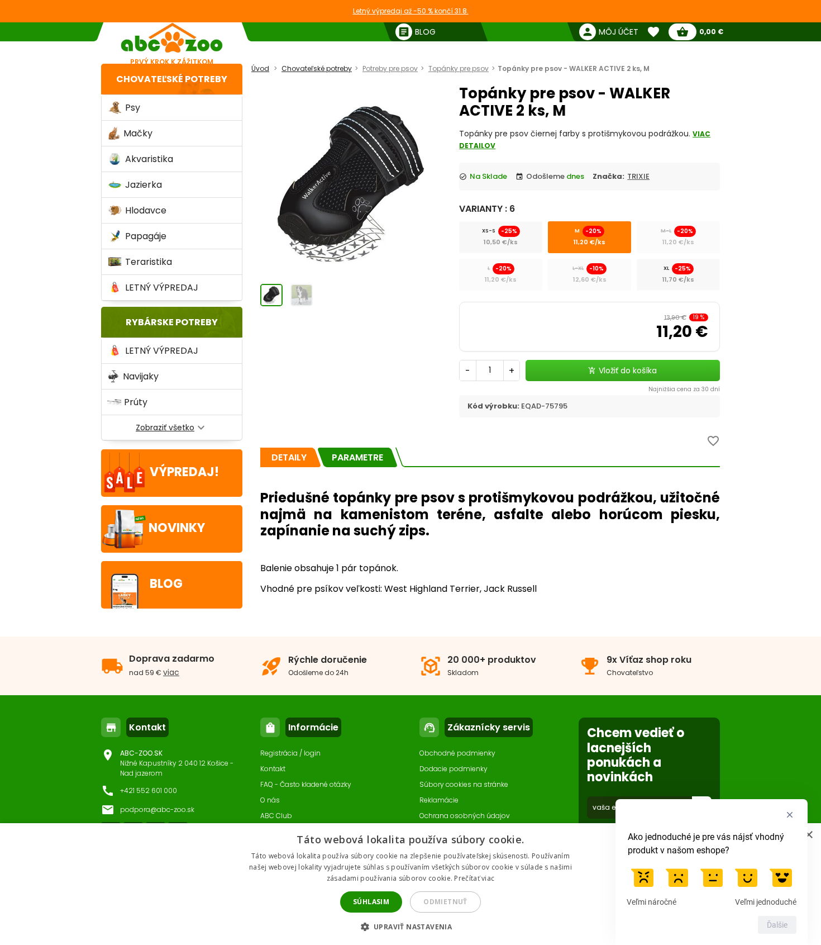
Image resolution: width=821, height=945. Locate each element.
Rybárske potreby (172, 322)
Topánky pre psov (458, 68)
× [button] (808, 835)
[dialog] (410, 884)
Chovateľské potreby (171, 79)
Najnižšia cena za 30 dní (684, 389)
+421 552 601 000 (148, 790)
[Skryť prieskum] (789, 814)
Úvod (260, 68)
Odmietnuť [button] (445, 901)
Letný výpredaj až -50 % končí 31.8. (411, 11)
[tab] (289, 457)
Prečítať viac (474, 878)
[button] (410, 926)
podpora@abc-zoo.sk (157, 809)
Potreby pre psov (390, 68)
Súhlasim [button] (371, 901)
